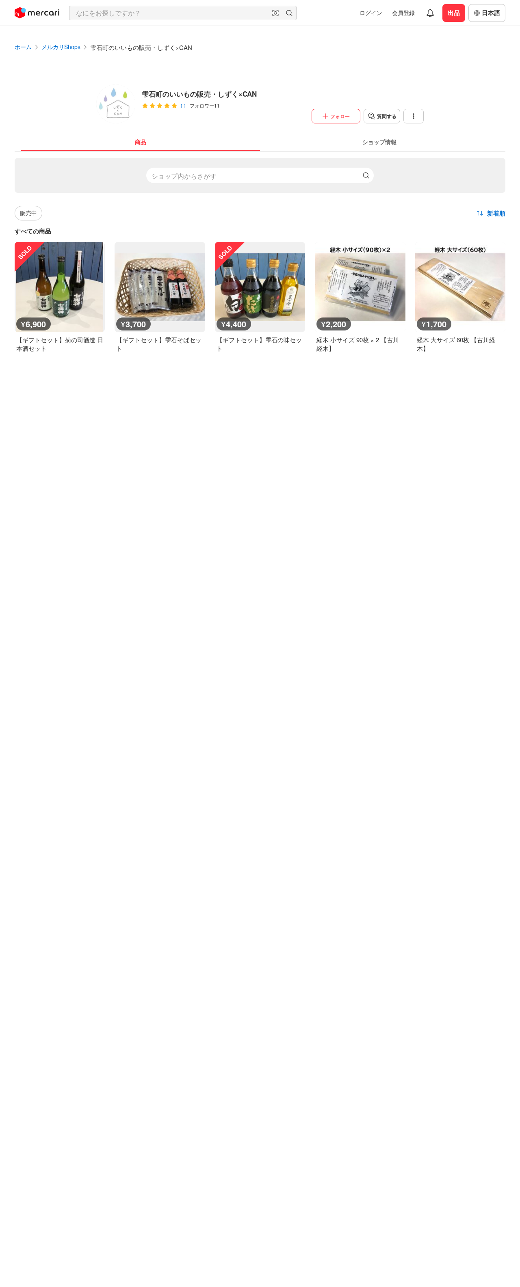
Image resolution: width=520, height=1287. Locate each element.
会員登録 (403, 13)
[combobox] (183, 13)
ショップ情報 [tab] (379, 142)
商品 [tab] (140, 142)
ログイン (371, 13)
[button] (275, 13)
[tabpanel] (260, 251)
